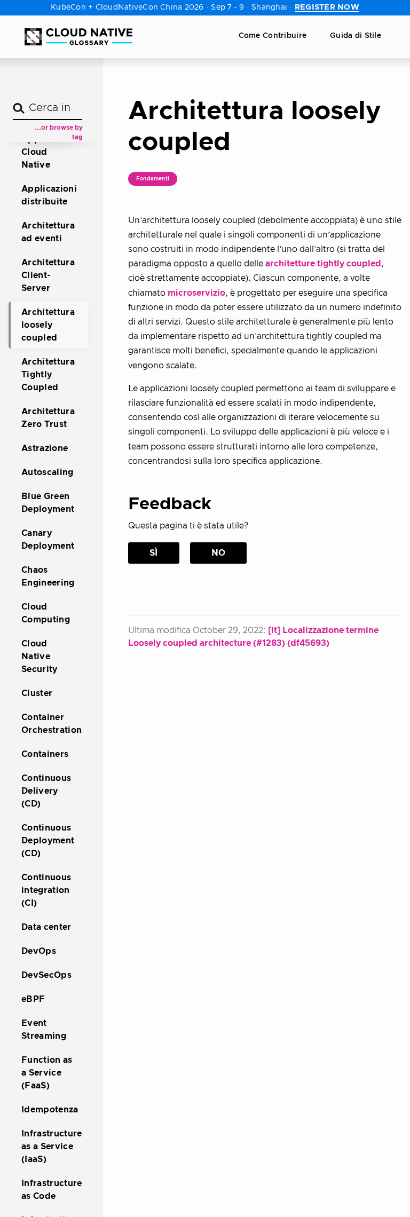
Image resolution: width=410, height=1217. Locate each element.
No (218, 553)
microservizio (196, 293)
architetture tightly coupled (323, 263)
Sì (153, 553)
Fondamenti (152, 178)
